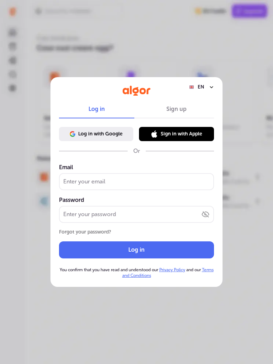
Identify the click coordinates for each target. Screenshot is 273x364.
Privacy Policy (172, 269)
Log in (136, 249)
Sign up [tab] (176, 109)
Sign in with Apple (181, 134)
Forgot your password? (85, 232)
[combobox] (201, 87)
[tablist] (136, 109)
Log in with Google (100, 134)
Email (66, 167)
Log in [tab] (97, 109)
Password (71, 200)
